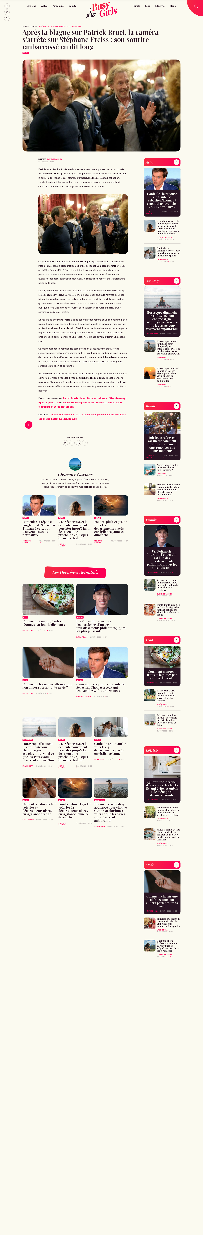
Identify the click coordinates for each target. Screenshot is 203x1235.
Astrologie (58, 6)
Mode (173, 6)
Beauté (72, 6)
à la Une (26, 26)
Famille (136, 6)
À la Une (31, 6)
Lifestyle (160, 6)
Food (147, 6)
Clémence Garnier (54, 159)
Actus (44, 6)
